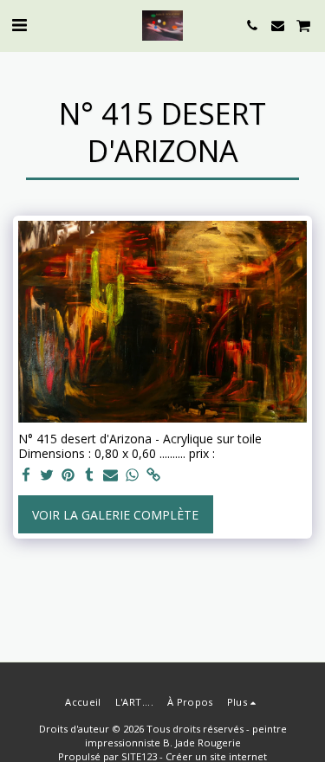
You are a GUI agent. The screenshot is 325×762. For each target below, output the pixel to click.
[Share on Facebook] (26, 475)
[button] (19, 24)
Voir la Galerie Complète (115, 515)
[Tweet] (47, 475)
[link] (153, 475)
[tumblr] (90, 475)
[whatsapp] (132, 475)
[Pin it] (68, 475)
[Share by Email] (111, 475)
